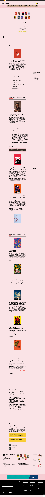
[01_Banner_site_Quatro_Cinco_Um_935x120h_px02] (22, 5)
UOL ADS (23, 0)
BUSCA (34, 0)
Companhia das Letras (22, 286)
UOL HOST (13, 0)
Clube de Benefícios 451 (40, 484)
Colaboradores (32, 485)
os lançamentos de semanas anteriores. (15, 45)
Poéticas (24, 484)
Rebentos (24, 486)
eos (15, 95)
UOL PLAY (20, 0)
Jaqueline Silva (24, 28)
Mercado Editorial (24, 31)
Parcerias (31, 486)
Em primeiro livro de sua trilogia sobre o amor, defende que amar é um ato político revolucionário (16, 209)
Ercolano (20, 234)
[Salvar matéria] (3, 38)
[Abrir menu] (42, 3)
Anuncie (38, 489)
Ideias (23, 485)
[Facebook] (11, 492)
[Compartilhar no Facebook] (3, 36)
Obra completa (32, 484)
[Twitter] (10, 492)
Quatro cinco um (6, 3)
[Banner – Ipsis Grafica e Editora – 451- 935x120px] (22, 477)
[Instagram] (9, 492)
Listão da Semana (22, 21)
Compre (38, 488)
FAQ (30, 490)
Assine (37, 3)
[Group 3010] (17, 440)
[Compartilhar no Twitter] (3, 37)
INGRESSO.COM (9, 0)
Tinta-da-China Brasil (22, 97)
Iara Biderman (20, 28)
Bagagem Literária (25, 490)
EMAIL (41, 0)
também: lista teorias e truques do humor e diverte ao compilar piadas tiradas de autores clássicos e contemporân (17, 95)
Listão (21, 31)
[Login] (38, 3)
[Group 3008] (17, 435)
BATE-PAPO (37, 0)
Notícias (19, 31)
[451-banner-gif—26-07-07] (17, 150)
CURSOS (18, 0)
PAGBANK (15, 0)
